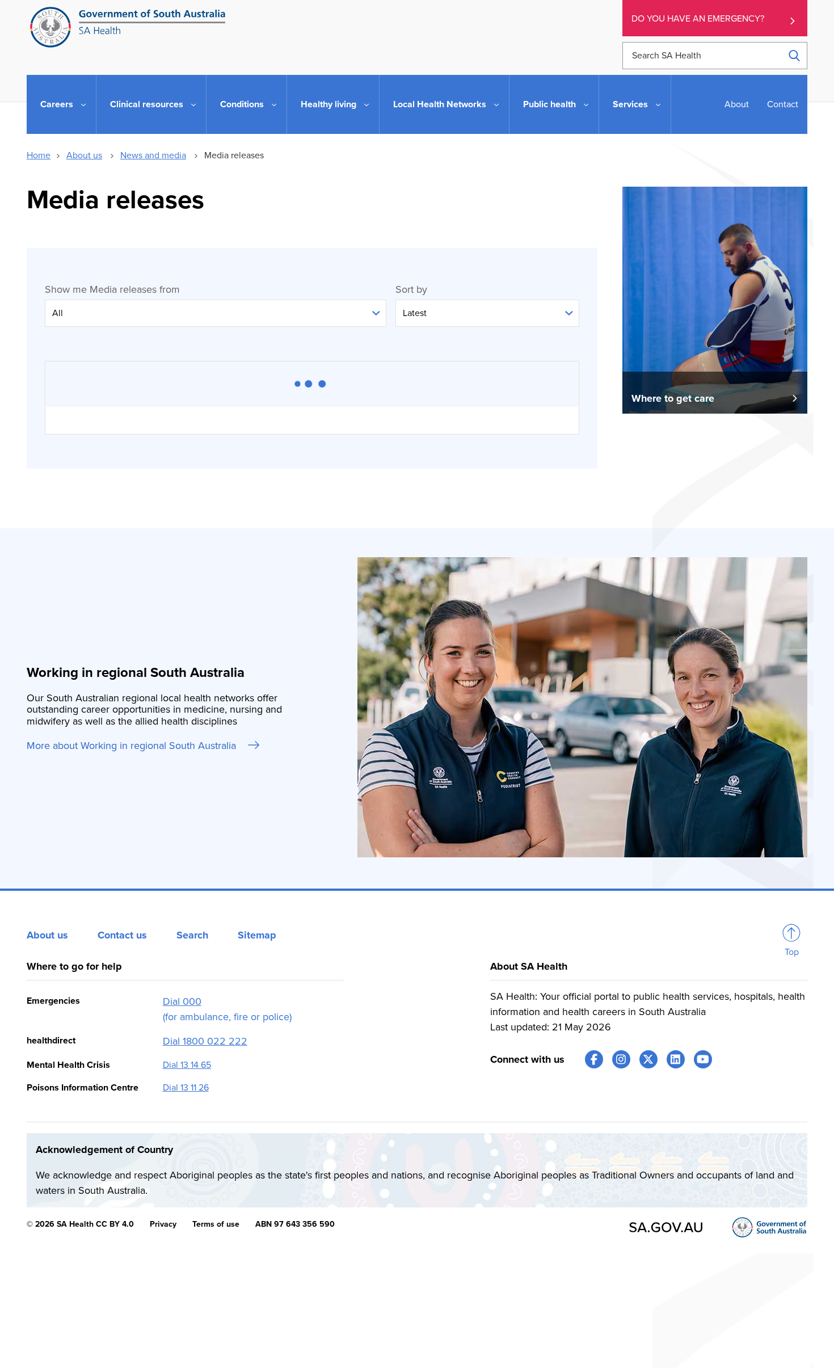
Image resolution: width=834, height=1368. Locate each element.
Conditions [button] (242, 104)
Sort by (411, 289)
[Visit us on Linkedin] (675, 1059)
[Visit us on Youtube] (703, 1059)
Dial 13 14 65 (187, 1065)
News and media (153, 155)
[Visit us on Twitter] (648, 1059)
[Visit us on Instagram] (621, 1059)
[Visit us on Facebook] (594, 1059)
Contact (782, 104)
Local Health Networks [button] (439, 104)
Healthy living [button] (328, 104)
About (737, 104)
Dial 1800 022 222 (205, 1041)
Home (38, 155)
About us (84, 155)
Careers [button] (56, 104)
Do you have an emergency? (697, 18)
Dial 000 (182, 1001)
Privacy (163, 1224)
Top (792, 952)
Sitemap (257, 935)
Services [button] (630, 104)
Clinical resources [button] (146, 104)
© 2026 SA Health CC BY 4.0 (80, 1224)
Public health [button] (549, 104)
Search (192, 935)
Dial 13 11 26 (186, 1087)
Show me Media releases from (112, 289)
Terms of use (215, 1224)
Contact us (122, 935)
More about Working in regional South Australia (133, 745)
